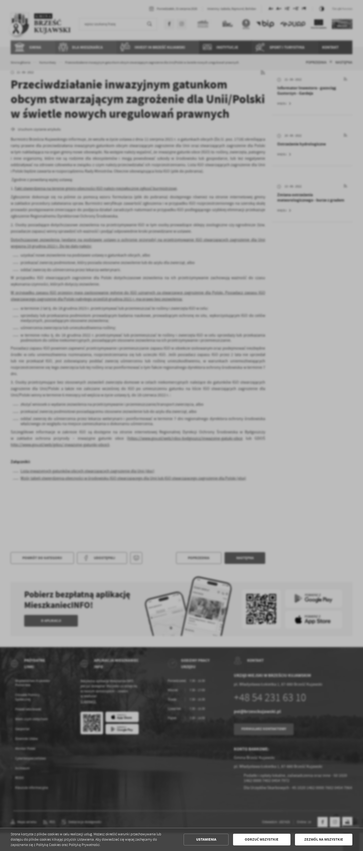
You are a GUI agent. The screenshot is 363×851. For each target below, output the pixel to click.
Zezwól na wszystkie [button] (323, 839)
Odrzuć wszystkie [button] (261, 839)
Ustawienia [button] (206, 839)
